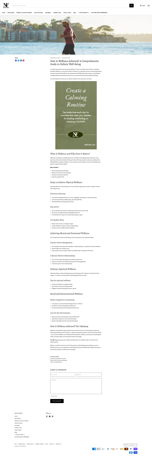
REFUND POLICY (22, 444)
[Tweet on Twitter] (18, 60)
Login (143, 5)
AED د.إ (133, 445)
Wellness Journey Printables (24, 12)
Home (3, 12)
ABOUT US (52, 444)
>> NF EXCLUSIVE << (83, 12)
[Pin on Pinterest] (23, 60)
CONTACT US (58, 444)
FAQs (16, 444)
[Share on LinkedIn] (21, 60)
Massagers (48, 12)
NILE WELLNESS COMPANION (99, 12)
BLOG (46, 444)
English (126, 445)
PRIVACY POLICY (30, 444)
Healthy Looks (57, 12)
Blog (74, 12)
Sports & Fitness (38, 12)
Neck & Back (11, 12)
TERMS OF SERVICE (39, 444)
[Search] (131, 5)
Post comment (57, 401)
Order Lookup (67, 12)
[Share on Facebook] (16, 60)
